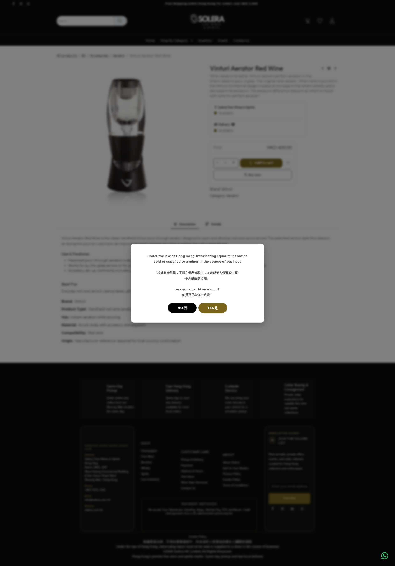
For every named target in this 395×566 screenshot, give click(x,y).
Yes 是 (213, 308)
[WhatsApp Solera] (384, 555)
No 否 (182, 308)
